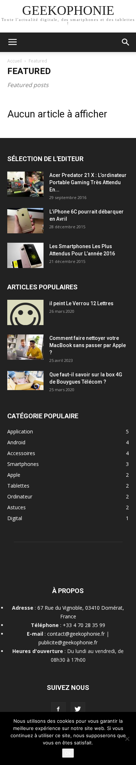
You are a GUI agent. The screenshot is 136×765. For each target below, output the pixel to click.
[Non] (127, 738)
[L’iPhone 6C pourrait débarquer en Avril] (25, 220)
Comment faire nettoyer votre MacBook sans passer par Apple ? (87, 345)
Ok (68, 753)
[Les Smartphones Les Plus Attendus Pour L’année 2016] (25, 255)
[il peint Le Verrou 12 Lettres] (25, 312)
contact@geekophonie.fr (76, 633)
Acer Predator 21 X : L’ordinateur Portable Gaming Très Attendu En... (88, 182)
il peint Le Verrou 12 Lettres (81, 303)
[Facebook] (58, 709)
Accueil (14, 61)
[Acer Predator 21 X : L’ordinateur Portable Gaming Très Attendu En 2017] (25, 184)
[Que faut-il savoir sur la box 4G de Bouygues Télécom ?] (25, 380)
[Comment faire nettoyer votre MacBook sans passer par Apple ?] (25, 347)
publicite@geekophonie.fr (68, 642)
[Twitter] (78, 709)
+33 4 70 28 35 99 (84, 625)
